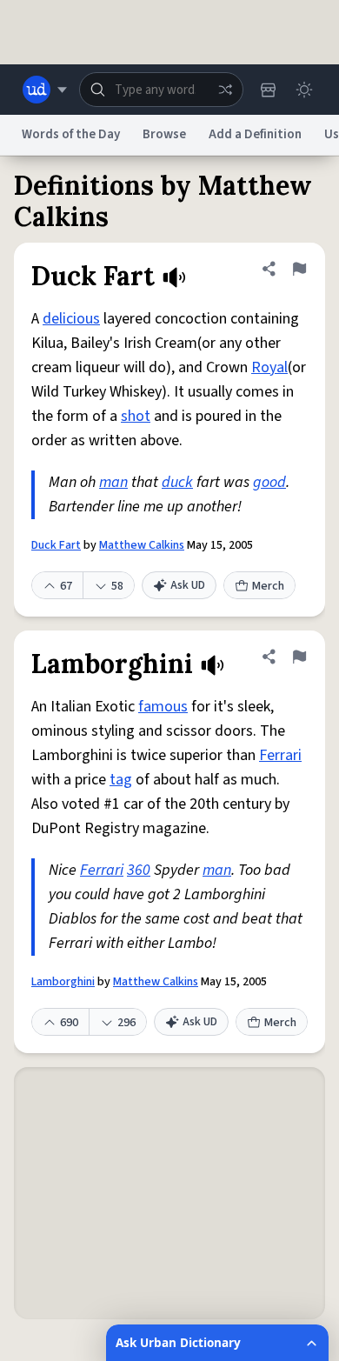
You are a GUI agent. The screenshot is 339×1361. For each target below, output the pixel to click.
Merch (268, 586)
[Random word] (225, 89)
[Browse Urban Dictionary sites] (44, 89)
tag (121, 780)
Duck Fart (56, 545)
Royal (269, 367)
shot (135, 416)
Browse (164, 134)
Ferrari (280, 755)
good (269, 482)
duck (177, 482)
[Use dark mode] (304, 89)
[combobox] (161, 89)
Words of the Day (71, 134)
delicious (71, 319)
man (113, 482)
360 (138, 870)
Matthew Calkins (141, 545)
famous (163, 706)
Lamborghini (63, 982)
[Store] (267, 89)
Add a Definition (255, 134)
